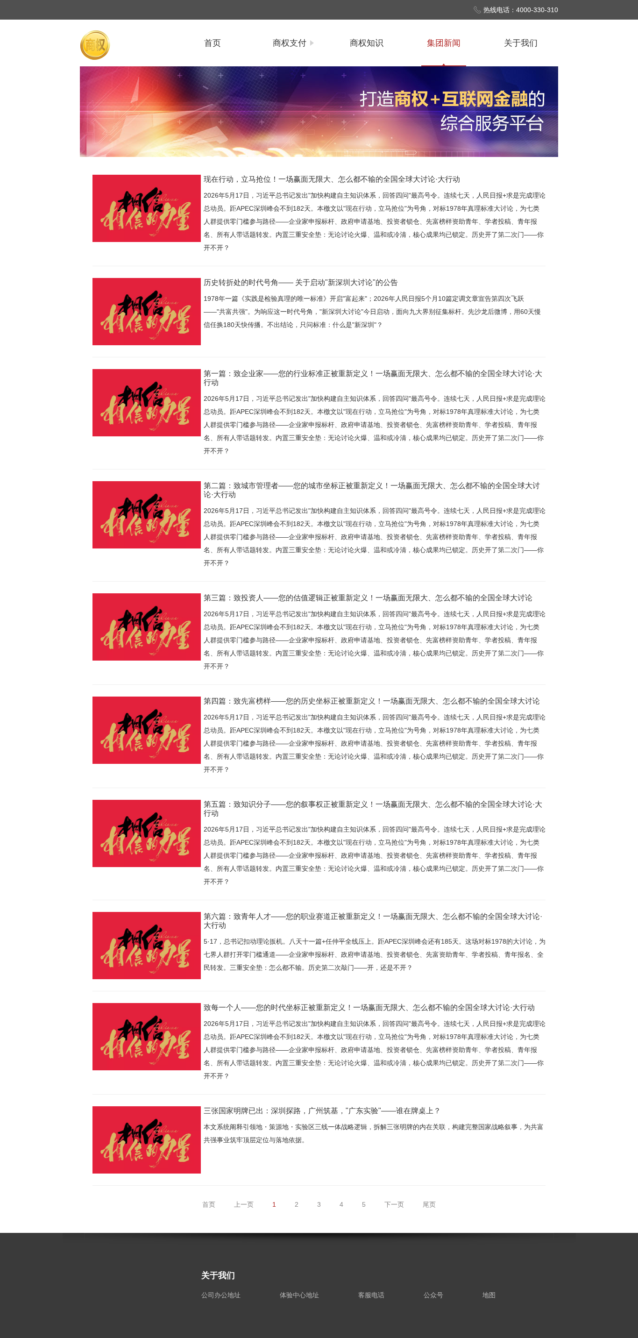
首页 (212, 43)
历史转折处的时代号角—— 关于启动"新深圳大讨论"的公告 (301, 282)
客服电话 (371, 1295)
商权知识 (366, 43)
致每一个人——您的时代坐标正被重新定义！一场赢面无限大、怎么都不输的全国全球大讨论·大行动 (369, 1007)
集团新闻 (444, 43)
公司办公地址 (221, 1295)
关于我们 (521, 43)
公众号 (433, 1295)
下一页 (394, 1204)
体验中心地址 (299, 1295)
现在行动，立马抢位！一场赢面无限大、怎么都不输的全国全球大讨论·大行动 (332, 179)
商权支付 (289, 43)
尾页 (429, 1204)
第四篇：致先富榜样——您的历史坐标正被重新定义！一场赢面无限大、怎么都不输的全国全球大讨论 (372, 701)
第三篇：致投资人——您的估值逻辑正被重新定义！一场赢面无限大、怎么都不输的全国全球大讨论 (368, 598)
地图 (489, 1295)
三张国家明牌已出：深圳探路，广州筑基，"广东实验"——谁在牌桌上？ (322, 1111)
